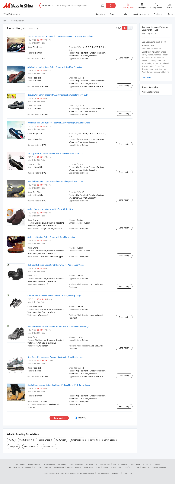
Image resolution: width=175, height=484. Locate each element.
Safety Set (94, 440)
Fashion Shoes (44, 440)
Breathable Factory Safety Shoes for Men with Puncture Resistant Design (58, 326)
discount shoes (49, 446)
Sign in (169, 7)
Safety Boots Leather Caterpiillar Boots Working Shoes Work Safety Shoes (58, 385)
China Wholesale (76, 464)
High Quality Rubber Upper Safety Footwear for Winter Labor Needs (55, 265)
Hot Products (20, 464)
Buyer (112, 14)
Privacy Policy (128, 473)
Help (125, 14)
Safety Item (13, 446)
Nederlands (88, 467)
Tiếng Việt (146, 467)
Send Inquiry (124, 57)
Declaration (116, 473)
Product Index (135, 464)
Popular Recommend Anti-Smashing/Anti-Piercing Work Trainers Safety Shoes (60, 36)
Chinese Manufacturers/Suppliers (55, 464)
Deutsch (78, 467)
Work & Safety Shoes (150, 92)
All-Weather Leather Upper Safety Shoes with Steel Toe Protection (54, 67)
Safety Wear (61, 440)
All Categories (12, 14)
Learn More (148, 77)
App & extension (140, 14)
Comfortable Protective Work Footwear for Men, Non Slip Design (54, 295)
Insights (157, 464)
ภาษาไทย (127, 467)
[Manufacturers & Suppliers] (18, 5)
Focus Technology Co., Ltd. (70, 473)
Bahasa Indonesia (159, 467)
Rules (170, 14)
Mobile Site (147, 464)
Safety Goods (109, 440)
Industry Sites (105, 464)
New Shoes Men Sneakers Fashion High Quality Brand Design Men (55, 357)
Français (47, 467)
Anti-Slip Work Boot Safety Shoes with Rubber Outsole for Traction (55, 153)
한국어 (105, 467)
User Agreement (103, 473)
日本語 (113, 467)
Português (38, 467)
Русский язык (59, 467)
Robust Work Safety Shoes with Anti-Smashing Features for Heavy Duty (57, 95)
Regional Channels (120, 464)
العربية (98, 467)
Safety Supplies (77, 440)
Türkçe (136, 467)
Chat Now (82, 417)
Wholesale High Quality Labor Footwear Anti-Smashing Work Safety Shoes (58, 122)
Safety (11, 440)
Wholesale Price (91, 464)
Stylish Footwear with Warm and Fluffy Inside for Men (50, 209)
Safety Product (25, 440)
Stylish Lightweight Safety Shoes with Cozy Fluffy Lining (51, 237)
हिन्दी (120, 467)
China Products (34, 464)
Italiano (69, 467)
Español (28, 467)
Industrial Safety (31, 446)
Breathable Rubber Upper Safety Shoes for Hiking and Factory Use (55, 181)
